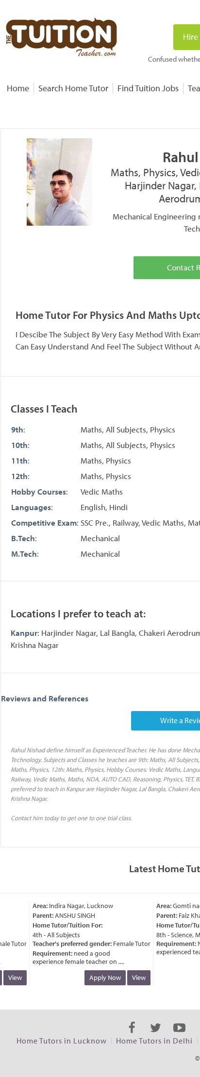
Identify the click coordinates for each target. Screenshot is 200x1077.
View (12, 977)
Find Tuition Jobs (148, 88)
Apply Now (102, 977)
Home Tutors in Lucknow (62, 1040)
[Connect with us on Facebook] (132, 1036)
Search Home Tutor (73, 88)
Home (18, 88)
